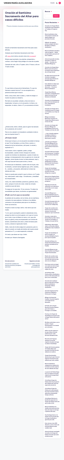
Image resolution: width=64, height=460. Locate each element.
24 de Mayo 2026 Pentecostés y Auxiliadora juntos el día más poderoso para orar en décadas (52, 275)
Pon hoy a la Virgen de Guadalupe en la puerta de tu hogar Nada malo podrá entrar (52, 316)
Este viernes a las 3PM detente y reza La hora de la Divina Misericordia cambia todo (52, 426)
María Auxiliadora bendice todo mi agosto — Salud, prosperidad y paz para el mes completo (52, 53)
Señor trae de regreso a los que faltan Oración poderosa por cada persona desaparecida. (51, 333)
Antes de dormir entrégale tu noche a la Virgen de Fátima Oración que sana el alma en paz (52, 434)
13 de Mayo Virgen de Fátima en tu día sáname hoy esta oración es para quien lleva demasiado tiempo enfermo (51, 392)
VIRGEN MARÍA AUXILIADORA (18, 3)
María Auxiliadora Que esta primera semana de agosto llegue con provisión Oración (51, 36)
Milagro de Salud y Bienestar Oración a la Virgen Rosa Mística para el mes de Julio (52, 119)
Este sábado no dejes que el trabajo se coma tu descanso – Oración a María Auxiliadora (52, 86)
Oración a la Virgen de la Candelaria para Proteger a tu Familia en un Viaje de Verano (52, 111)
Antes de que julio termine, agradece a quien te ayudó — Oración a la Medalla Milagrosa (52, 61)
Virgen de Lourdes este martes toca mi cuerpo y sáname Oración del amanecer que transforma (52, 210)
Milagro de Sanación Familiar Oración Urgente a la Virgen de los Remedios (52, 300)
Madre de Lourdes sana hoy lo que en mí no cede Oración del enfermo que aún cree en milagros (51, 258)
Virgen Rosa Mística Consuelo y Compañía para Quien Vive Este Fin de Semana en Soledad (52, 94)
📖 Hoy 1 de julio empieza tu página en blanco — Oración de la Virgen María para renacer (51, 136)
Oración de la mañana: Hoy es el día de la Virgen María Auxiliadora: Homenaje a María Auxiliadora (52, 284)
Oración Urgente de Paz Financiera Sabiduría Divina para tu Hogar (51, 292)
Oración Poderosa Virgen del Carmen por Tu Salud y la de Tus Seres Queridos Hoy (52, 154)
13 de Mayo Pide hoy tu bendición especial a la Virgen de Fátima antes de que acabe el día (52, 401)
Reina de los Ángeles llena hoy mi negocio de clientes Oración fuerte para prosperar (52, 179)
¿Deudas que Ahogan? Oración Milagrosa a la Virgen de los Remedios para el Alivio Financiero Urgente (51, 145)
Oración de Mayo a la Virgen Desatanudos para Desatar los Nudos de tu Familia (52, 243)
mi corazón (32, 56)
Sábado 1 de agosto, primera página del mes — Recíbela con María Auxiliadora (52, 45)
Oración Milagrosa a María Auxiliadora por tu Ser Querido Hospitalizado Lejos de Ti (52, 195)
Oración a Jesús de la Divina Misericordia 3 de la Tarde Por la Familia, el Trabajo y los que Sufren (52, 219)
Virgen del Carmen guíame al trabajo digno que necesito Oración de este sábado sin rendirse (52, 349)
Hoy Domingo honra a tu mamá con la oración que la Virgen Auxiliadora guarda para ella (52, 417)
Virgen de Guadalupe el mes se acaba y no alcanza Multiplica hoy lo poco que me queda (51, 235)
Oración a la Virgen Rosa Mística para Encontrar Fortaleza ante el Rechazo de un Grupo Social (52, 70)
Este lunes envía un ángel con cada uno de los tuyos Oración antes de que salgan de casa (52, 267)
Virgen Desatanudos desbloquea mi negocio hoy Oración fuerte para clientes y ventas (51, 162)
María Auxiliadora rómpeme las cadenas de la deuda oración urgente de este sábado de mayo (52, 366)
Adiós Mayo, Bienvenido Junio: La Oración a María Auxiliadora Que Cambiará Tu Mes (52, 227)
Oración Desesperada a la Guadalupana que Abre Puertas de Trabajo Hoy (52, 203)
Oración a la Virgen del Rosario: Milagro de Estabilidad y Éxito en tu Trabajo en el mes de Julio (52, 128)
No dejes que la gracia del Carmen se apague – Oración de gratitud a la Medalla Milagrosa (52, 78)
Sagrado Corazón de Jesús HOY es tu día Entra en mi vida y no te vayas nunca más (52, 187)
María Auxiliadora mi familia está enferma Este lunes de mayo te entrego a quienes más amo (52, 409)
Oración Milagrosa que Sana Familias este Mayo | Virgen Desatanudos (52, 251)
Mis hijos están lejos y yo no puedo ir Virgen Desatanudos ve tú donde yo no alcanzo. (52, 325)
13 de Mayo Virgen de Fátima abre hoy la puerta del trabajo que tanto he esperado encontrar (52, 383)
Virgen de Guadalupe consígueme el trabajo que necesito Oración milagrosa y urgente (52, 170)
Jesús (9, 56)
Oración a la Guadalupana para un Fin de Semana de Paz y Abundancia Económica (52, 103)
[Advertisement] (22, 37)
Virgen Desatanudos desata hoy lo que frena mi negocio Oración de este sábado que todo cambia (52, 358)
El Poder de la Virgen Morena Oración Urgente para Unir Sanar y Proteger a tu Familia (51, 308)
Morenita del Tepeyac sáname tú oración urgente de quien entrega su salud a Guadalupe (52, 341)
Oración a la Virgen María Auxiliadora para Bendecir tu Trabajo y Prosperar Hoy (52, 28)
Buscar (47, 11)
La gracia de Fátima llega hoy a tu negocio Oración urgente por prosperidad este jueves (52, 374)
